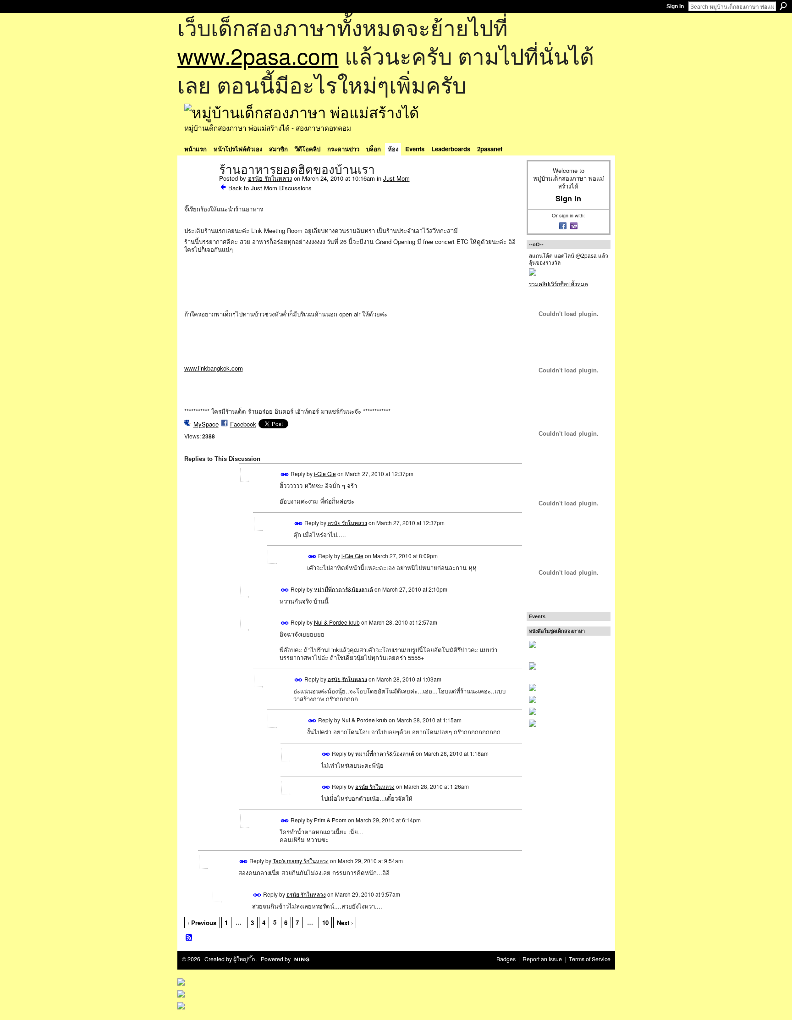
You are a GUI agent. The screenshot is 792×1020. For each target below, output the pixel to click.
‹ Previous (201, 922)
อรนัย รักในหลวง (270, 178)
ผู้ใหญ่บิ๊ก (244, 959)
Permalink (284, 474)
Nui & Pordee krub (337, 622)
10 (325, 922)
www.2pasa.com (258, 55)
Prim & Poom (330, 820)
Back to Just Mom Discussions (270, 187)
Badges (506, 959)
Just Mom (396, 178)
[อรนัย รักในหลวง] (199, 189)
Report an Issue (542, 959)
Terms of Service (589, 959)
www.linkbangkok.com (213, 368)
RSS (189, 938)
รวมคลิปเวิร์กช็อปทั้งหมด (558, 284)
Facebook (243, 424)
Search (783, 6)
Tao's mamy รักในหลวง (301, 861)
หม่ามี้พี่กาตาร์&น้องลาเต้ (343, 589)
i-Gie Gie (325, 473)
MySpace (206, 424)
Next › (345, 922)
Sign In (675, 6)
